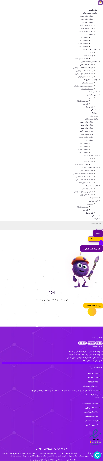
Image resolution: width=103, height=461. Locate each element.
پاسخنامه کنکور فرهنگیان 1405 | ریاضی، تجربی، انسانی (85, 357)
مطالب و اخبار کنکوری (90, 49)
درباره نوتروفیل (92, 95)
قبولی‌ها (85, 104)
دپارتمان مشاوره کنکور (89, 13)
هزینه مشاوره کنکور (87, 28)
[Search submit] (99, 228)
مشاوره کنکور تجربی (87, 16)
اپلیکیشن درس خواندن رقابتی (83, 86)
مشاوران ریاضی (83, 40)
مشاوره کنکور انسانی (86, 19)
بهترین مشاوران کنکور (86, 25)
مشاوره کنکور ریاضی (87, 22)
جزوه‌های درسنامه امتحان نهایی (83, 67)
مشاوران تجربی (83, 43)
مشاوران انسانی (83, 46)
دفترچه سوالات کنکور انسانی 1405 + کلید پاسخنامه (86, 351)
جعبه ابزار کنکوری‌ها (90, 80)
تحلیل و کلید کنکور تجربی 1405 (92, 361)
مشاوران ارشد (84, 37)
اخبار (91, 52)
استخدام (94, 110)
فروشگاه (94, 113)
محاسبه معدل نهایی (86, 64)
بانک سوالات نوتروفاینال (85, 77)
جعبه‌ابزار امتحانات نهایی (89, 61)
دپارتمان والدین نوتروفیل (85, 31)
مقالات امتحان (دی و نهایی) (84, 73)
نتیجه (98, 233)
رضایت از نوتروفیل (82, 101)
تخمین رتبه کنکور (87, 83)
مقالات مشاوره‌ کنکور (81, 58)
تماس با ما (89, 107)
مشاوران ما (89, 34)
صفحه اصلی (93, 10)
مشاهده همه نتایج (95, 239)
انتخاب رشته (93, 92)
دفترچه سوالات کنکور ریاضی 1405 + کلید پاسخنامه (86, 354)
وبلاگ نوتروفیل (88, 55)
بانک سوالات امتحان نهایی (84, 70)
